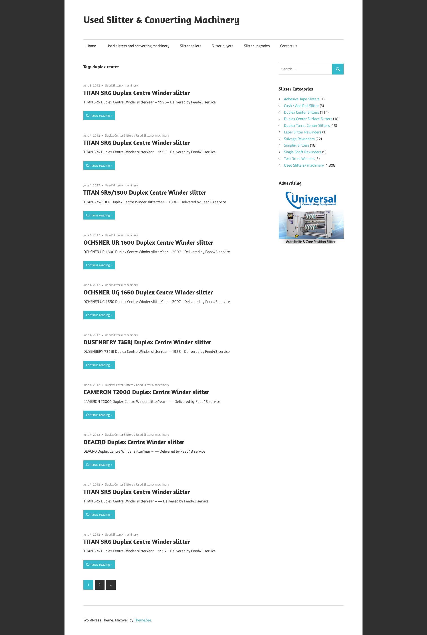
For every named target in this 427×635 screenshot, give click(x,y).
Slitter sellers (190, 46)
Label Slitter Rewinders (302, 132)
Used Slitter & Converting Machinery (161, 20)
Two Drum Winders (299, 158)
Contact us (288, 46)
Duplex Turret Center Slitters (307, 125)
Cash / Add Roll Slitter (301, 106)
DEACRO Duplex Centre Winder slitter (133, 442)
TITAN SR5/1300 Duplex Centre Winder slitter (144, 192)
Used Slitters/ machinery (121, 85)
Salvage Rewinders (299, 139)
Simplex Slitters (296, 145)
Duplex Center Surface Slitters (308, 119)
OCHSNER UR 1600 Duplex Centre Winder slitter (148, 242)
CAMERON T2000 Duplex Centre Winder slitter (146, 392)
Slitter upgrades (257, 46)
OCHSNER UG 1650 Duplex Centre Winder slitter (148, 292)
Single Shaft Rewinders (302, 152)
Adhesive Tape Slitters (302, 99)
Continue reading (98, 115)
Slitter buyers (222, 46)
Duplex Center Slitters (119, 135)
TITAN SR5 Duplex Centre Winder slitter (136, 492)
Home (91, 46)
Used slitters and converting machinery (138, 46)
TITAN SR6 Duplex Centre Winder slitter (136, 93)
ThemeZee (142, 620)
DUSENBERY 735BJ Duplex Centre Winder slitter (147, 342)
